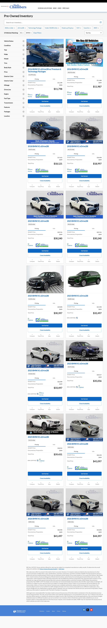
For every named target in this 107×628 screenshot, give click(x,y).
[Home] (5, 6)
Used (59, 8)
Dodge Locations (45, 8)
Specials (65, 8)
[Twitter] (88, 610)
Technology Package (35, 28)
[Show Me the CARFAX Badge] (31, 170)
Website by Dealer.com (21, 611)
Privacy (58, 611)
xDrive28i (22, 28)
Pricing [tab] (37, 79)
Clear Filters (37, 33)
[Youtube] (91, 610)
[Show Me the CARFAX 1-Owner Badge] (70, 170)
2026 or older (10, 28)
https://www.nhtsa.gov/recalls (48, 569)
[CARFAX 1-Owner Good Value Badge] (70, 543)
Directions (42, 611)
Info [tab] (54, 79)
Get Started (45, 101)
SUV (79, 28)
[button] (45, 75)
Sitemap (64, 611)
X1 (21, 33)
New (55, 8)
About (53, 611)
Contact (48, 611)
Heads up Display (68, 28)
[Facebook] (84, 610)
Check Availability (45, 106)
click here (61, 569)
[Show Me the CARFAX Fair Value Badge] (42, 394)
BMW (28, 33)
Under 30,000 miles (52, 28)
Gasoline (87, 28)
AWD (96, 28)
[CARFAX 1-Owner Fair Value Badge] (31, 320)
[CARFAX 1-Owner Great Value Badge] (31, 245)
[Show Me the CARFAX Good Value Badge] (31, 96)
